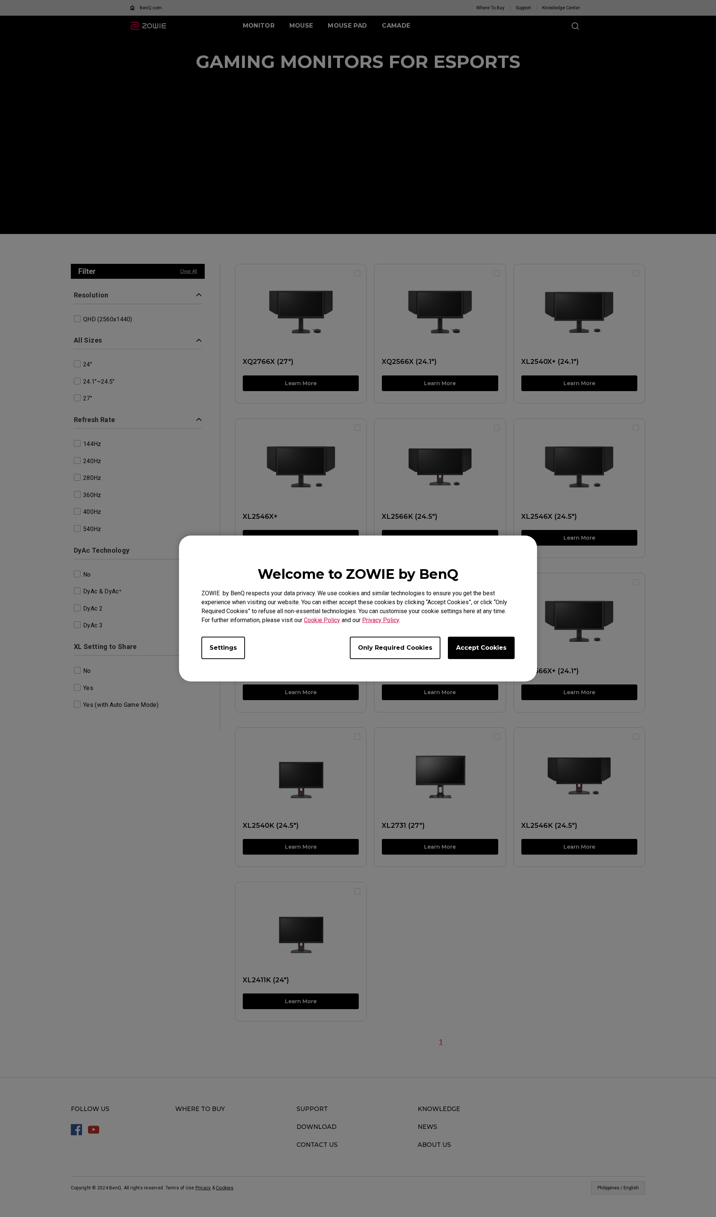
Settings (223, 647)
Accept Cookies (481, 647)
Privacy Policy (380, 620)
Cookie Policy (322, 620)
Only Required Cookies (395, 647)
